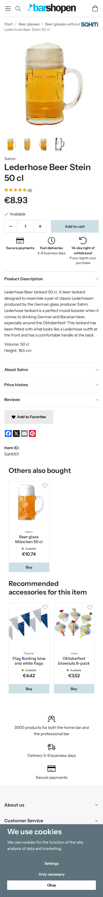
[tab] (51, 279)
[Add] (40, 226)
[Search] (18, 8)
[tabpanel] (51, 324)
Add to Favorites (30, 416)
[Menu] (8, 8)
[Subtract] (10, 226)
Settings (51, 863)
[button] (29, 567)
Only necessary (52, 874)
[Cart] (95, 8)
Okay (51, 885)
